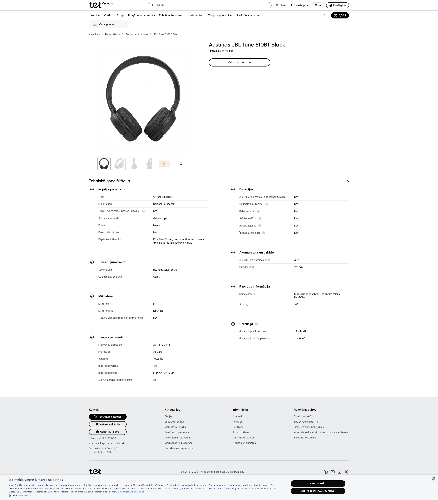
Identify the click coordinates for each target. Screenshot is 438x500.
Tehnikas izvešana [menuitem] (170, 15)
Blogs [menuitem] (120, 15)
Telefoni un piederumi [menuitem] (177, 432)
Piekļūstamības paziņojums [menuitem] (309, 426)
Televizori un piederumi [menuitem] (178, 437)
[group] (300, 5)
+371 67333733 (107, 438)
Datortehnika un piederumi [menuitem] (180, 448)
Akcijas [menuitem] (95, 15)
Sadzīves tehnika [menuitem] (174, 421)
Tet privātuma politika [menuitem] (306, 421)
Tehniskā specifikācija (109, 180)
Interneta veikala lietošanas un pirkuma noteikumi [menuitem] (321, 432)
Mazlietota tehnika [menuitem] (175, 426)
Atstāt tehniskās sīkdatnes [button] (317, 490)
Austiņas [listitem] (143, 34)
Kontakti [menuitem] (281, 5)
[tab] (219, 281)
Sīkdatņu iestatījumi (305, 437)
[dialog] (219, 487)
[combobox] (433, 479)
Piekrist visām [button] (318, 483)
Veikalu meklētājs (109, 424)
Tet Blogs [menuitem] (238, 426)
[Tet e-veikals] (101, 5)
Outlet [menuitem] (108, 15)
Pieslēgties (339, 5)
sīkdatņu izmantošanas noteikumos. (127, 491)
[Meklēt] (152, 5)
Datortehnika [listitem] (112, 34)
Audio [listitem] (129, 34)
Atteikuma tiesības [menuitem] (304, 416)
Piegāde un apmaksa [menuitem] (141, 15)
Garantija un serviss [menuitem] (243, 437)
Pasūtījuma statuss (248, 15)
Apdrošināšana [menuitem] (241, 432)
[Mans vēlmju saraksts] (324, 15)
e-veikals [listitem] (94, 34)
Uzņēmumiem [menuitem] (195, 15)
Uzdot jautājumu (110, 431)
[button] (318, 5)
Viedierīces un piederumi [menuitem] (178, 442)
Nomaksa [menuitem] (238, 421)
